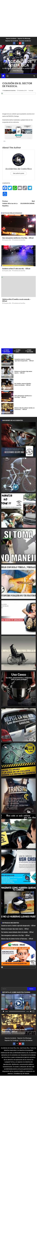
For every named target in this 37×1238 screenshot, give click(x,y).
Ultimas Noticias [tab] (7, 351)
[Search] (34, 76)
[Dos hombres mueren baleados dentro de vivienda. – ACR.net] (7, 384)
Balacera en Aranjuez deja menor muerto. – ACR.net (23, 372)
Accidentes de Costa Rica (10, 90)
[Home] (3, 76)
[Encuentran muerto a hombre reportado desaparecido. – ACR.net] (7, 359)
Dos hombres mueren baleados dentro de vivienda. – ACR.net (22, 384)
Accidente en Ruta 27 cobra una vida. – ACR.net (16, 269)
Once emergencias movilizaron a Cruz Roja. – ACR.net (18, 238)
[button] (7, 76)
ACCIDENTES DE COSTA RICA (18, 63)
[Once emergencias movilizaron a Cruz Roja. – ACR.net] (18, 225)
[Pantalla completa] (33, 1011)
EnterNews (17, 1073)
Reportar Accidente (11, 38)
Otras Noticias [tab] (30, 351)
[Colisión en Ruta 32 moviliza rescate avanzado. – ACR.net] (18, 286)
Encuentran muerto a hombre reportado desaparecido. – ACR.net (24, 360)
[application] (18, 1003)
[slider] (17, 1011)
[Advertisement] (18, 18)
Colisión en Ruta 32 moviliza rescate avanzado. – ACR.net (16, 300)
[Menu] (7, 76)
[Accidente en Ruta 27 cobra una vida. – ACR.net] (18, 255)
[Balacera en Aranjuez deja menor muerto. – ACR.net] (7, 372)
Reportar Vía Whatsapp (24, 38)
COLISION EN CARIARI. (27, 202)
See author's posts (18, 173)
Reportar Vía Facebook (11, 40)
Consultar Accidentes (25, 40)
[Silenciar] (31, 1011)
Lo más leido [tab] (18, 351)
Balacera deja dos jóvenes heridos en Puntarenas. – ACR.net (24, 408)
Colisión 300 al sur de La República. (9, 203)
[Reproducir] (3, 1011)
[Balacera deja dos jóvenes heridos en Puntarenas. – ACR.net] (7, 408)
